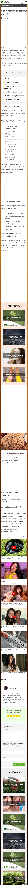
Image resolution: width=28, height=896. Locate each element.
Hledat (22, 3)
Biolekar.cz (4, 5)
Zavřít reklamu (24, 884)
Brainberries (14, 560)
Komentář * (5, 729)
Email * (4, 757)
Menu (26, 3)
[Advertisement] (14, 32)
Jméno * (5, 749)
